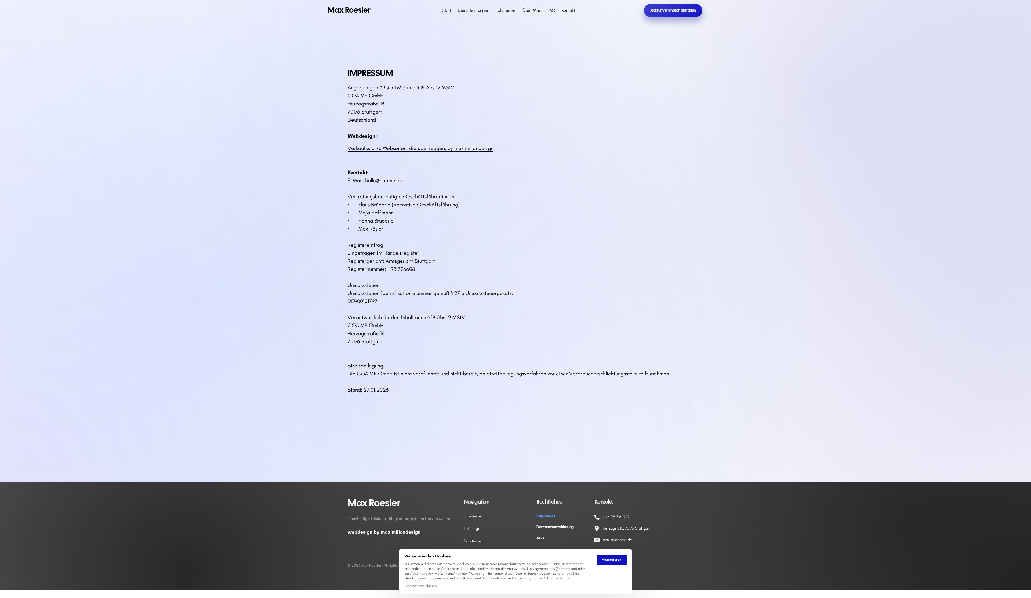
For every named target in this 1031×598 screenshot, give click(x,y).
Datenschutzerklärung (420, 586)
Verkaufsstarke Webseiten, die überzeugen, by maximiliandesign (420, 148)
